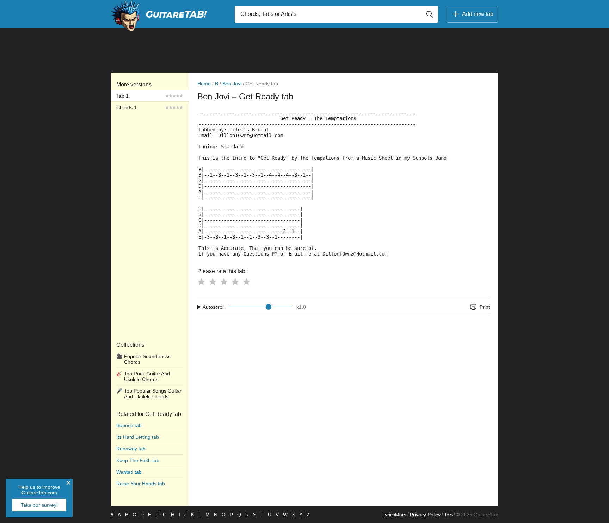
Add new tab (477, 14)
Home (204, 83)
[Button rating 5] (246, 281)
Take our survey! (39, 505)
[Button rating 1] (201, 281)
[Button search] (429, 14)
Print (485, 307)
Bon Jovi (231, 83)
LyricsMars (394, 514)
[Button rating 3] (223, 281)
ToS (448, 514)
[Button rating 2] (212, 281)
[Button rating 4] (235, 281)
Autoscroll (213, 307)
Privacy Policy (425, 514)
